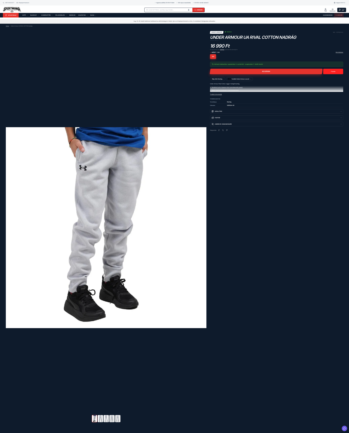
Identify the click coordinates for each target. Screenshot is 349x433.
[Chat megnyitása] (344, 428)
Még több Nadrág (217, 79)
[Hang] (188, 9)
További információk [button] (216, 94)
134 (213, 56)
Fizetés (333, 71)
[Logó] (12, 10)
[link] (72, 15)
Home (7, 26)
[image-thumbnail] (94, 418)
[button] (340, 3)
